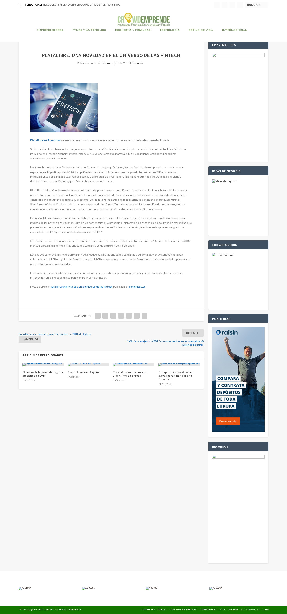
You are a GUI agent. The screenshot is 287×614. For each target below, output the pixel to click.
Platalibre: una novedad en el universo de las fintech (81, 286)
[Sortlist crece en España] (88, 364)
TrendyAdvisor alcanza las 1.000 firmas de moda (130, 373)
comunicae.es (137, 286)
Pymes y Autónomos (89, 29)
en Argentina (52, 140)
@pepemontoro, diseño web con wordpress (56, 610)
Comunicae (138, 62)
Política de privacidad (250, 609)
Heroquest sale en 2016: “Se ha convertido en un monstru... (81, 4)
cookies (265, 609)
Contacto (222, 609)
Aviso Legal (233, 609)
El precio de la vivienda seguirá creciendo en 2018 (42, 373)
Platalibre (36, 140)
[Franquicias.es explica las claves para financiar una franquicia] (179, 364)
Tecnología (170, 29)
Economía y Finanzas (133, 29)
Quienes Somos (148, 609)
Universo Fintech (207, 609)
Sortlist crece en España (84, 372)
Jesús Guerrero (103, 62)
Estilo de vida (201, 29)
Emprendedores (50, 29)
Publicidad (162, 609)
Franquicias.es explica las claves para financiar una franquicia (175, 375)
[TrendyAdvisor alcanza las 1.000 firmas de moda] (133, 364)
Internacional (234, 29)
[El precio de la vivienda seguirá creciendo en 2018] (43, 364)
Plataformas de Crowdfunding (183, 609)
